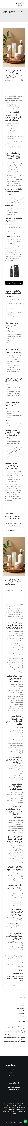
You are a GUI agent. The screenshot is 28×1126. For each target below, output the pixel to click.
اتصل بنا (11, 1077)
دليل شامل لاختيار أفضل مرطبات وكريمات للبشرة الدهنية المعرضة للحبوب (15, 978)
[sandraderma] (20, 4)
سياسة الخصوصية (11, 1075)
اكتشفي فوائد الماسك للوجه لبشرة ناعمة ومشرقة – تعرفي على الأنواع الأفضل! (13, 73)
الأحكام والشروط (11, 1070)
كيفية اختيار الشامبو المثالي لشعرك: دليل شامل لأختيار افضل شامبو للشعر (13, 518)
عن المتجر (11, 1072)
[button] (3, 4)
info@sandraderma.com (14, 1087)
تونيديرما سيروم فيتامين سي (14, 283)
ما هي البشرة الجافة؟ (17, 973)
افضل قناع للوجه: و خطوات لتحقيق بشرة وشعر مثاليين (13, 582)
